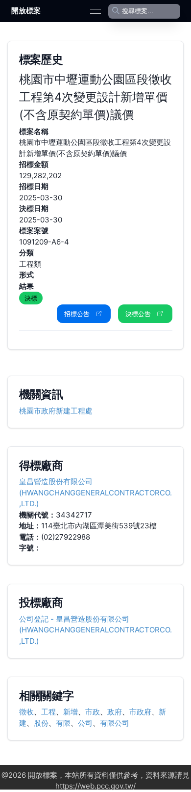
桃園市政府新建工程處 (56, 410)
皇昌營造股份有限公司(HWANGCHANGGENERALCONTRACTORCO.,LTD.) (95, 492)
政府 (114, 711)
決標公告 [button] (138, 314)
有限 (63, 723)
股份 (41, 723)
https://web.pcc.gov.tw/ (95, 786)
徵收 (26, 711)
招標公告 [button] (77, 314)
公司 (85, 723)
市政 (92, 711)
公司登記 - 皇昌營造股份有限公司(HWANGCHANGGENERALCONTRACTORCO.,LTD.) (95, 630)
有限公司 (114, 723)
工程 (48, 711)
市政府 (140, 711)
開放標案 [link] (26, 10)
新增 (70, 711)
